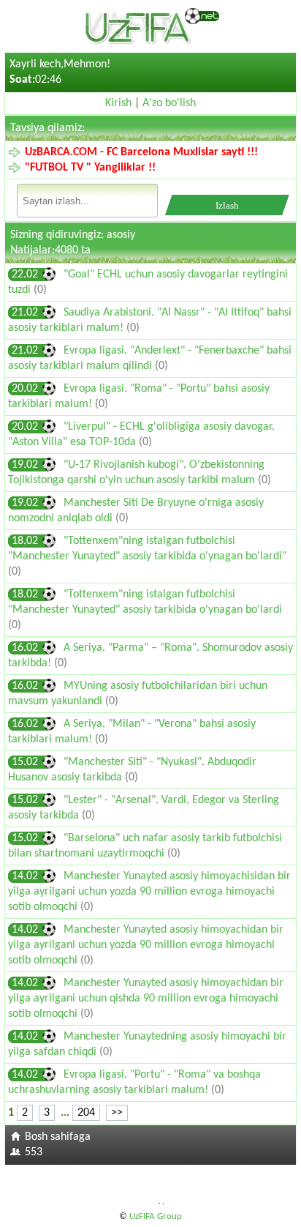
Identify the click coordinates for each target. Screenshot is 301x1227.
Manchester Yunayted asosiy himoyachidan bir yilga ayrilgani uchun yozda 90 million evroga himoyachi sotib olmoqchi (145, 945)
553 (33, 1152)
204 (86, 1113)
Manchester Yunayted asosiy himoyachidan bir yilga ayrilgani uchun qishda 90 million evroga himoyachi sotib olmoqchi (145, 998)
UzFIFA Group (155, 1216)
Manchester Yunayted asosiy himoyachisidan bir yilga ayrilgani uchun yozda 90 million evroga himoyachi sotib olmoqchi (149, 891)
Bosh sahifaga (58, 1137)
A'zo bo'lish (169, 103)
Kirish (118, 103)
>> (117, 1113)
